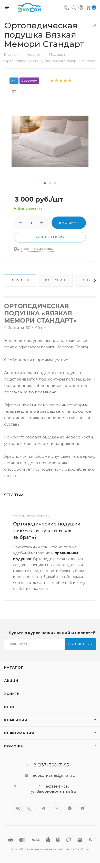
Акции (11, 680)
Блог (9, 707)
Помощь (14, 746)
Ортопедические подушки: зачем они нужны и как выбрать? (47, 530)
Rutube (82, 808)
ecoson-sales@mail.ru (54, 775)
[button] (44, 183)
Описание (20, 280)
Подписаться (80, 644)
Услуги (12, 694)
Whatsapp (69, 808)
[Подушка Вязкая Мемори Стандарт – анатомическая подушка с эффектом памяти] (50, 141)
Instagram (30, 808)
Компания (15, 720)
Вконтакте (17, 808)
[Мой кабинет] (80, 8)
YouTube (56, 808)
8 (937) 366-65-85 (51, 765)
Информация (19, 733)
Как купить (55, 280)
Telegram (43, 808)
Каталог (13, 667)
